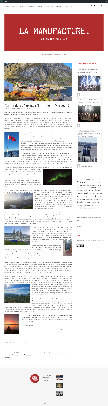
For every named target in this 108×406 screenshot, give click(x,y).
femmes (87, 187)
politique (96, 196)
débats (91, 185)
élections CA (92, 208)
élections (87, 208)
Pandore (46, 380)
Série (83, 202)
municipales (99, 193)
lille (88, 193)
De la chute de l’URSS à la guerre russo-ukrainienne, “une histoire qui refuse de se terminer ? (17, 355)
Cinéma (81, 182)
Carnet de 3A (90, 179)
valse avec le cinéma (96, 202)
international (94, 190)
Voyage (89, 205)
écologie (80, 208)
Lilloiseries (31, 6)
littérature (93, 193)
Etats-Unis (83, 187)
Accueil (7, 6)
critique (97, 182)
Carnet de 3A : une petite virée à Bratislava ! (58, 353)
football (93, 187)
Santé (90, 199)
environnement (97, 185)
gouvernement (80, 190)
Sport (79, 202)
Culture (39, 6)
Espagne (78, 187)
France (97, 187)
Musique (79, 197)
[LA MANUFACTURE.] (53, 49)
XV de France (94, 205)
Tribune (87, 202)
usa (90, 202)
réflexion (86, 199)
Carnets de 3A (49, 6)
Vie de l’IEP (23, 6)
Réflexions (69, 6)
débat (88, 185)
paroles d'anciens (86, 197)
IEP (88, 190)
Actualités (59, 6)
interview (79, 193)
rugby (78, 199)
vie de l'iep (81, 205)
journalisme (84, 193)
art (84, 179)
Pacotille (15, 6)
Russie (82, 199)
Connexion (6, 1)
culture (79, 185)
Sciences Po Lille (97, 199)
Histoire (85, 190)
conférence (89, 183)
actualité (80, 179)
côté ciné (85, 185)
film (90, 187)
